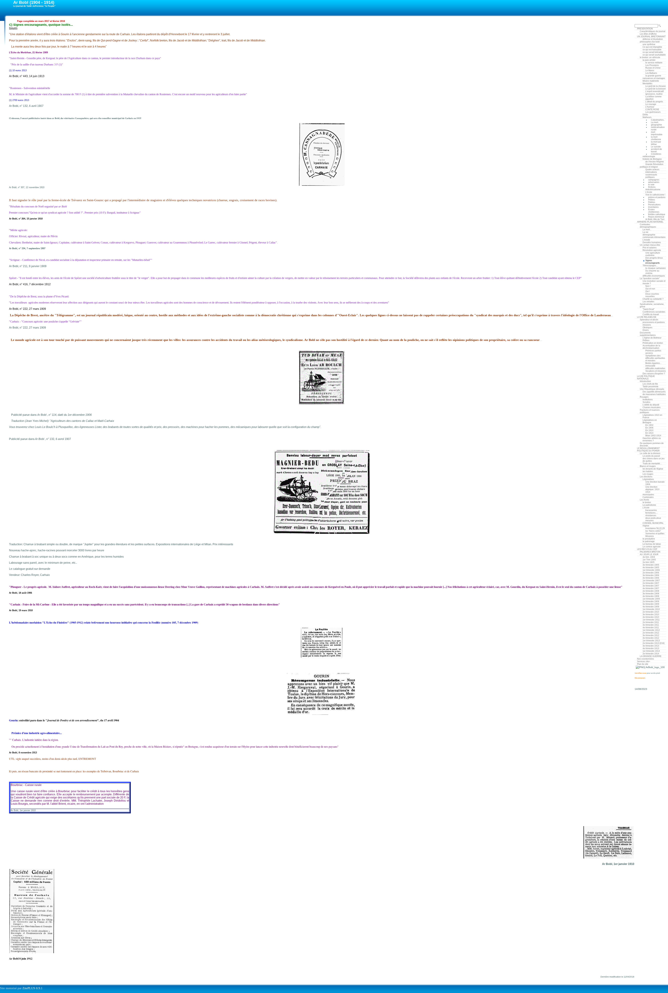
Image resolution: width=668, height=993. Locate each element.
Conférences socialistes (654, 312)
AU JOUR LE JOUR (649, 554)
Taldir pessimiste (650, 386)
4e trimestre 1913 (651, 648)
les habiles (648, 471)
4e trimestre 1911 (651, 627)
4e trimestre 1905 (651, 567)
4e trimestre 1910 (651, 617)
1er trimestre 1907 (651, 580)
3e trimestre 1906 (651, 575)
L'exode (646, 240)
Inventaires (653, 207)
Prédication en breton (653, 343)
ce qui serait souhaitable (654, 55)
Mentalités (647, 83)
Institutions (648, 399)
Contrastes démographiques (648, 225)
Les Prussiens (652, 65)
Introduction (645, 381)
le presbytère (649, 539)
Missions (649, 536)
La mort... (647, 229)
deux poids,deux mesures (653, 519)
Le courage (650, 104)
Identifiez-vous (640, 673)
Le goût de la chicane (655, 86)
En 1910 (649, 430)
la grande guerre (653, 75)
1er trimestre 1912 (651, 630)
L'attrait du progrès (654, 101)
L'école (648, 192)
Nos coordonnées (645, 659)
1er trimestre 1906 (651, 570)
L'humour (649, 107)
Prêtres (651, 200)
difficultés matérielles (655, 368)
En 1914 (649, 433)
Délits (645, 114)
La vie (645, 232)
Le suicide (656, 146)
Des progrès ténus (654, 258)
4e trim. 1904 (649, 557)
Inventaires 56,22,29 (655, 528)
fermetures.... (651, 513)
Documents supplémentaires (648, 334)
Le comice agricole (652, 546)
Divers (646, 330)
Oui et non (650, 288)
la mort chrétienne (656, 138)
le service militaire (653, 62)
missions (647, 325)
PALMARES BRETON (650, 552)
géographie (656, 125)
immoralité (650, 366)
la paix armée (649, 60)
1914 (647, 492)
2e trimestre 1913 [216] (653, 643)
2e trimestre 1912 (651, 633)
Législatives (648, 479)
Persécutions (654, 204)
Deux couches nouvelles (652, 295)
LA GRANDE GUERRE (650, 656)
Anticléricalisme (652, 189)
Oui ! (647, 291)
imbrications (651, 172)
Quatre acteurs (652, 169)
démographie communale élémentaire (654, 236)
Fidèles (651, 202)
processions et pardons (654, 322)
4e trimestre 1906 (651, 578)
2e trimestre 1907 (651, 583)
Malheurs (647, 117)
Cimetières (656, 154)
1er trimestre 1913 (651, 640)
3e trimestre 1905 (651, 565)
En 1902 (649, 425)
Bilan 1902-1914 (653, 435)
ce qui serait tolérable (653, 52)
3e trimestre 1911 (651, 625)
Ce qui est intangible (652, 47)
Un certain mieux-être (650, 245)
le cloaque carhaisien (655, 268)
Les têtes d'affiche (648, 34)
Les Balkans (651, 73)
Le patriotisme (649, 505)
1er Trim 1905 (649, 559)
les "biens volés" (653, 531)
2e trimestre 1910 (651, 612)
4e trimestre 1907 (651, 588)
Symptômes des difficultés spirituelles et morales (655, 358)
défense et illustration (653, 39)
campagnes (653, 180)
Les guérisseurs (653, 112)
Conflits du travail (651, 314)
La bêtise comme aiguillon (653, 97)
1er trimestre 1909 (651, 599)
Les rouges (648, 474)
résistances (650, 515)
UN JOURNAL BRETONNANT (651, 36)
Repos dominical (656, 217)
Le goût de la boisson (655, 89)
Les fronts (644, 500)
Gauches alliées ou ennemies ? (652, 439)
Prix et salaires (650, 247)
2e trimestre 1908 (651, 591)
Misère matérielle (651, 81)
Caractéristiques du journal (652, 31)
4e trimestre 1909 (651, 606)
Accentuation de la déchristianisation (651, 346)
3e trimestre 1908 (651, 593)
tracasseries (651, 510)
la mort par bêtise (656, 143)
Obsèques (647, 327)
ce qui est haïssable (652, 49)
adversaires (653, 182)
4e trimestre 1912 (651, 638)
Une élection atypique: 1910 (652, 488)
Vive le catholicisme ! (655, 195)
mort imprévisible (656, 133)
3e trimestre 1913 (651, 646)
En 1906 (649, 428)
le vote (651, 184)
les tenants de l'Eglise (653, 469)
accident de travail (656, 150)
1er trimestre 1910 (651, 609)
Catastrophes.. (658, 120)
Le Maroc (649, 70)
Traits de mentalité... (652, 463)
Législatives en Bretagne (650, 421)
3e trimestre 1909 (651, 604)
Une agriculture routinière (652, 254)
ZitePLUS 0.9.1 (32, 988)
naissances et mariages (654, 78)
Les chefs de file (650, 384)
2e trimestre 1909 (651, 601)
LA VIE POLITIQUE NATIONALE (646, 377)
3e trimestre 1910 (651, 614)
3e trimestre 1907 (651, 586)
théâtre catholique (656, 214)
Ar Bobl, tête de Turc (655, 219)
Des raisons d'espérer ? (654, 373)
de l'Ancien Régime (654, 161)
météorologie (649, 156)
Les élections (646, 476)
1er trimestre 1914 (651, 651)
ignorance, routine (654, 94)
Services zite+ (643, 661)
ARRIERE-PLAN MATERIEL (650, 222)
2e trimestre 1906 (651, 573)
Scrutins (646, 402)
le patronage (649, 541)
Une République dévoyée (652, 389)
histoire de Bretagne (652, 159)
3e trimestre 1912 (651, 635)
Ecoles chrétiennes (653, 210)
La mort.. (655, 122)
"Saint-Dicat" (648, 309)
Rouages (644, 397)
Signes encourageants (652, 261)
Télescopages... (650, 265)
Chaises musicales (652, 407)
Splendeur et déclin (649, 319)
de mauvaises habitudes (654, 394)
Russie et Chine (653, 68)
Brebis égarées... (653, 363)
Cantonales (648, 497)
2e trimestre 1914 (651, 653)
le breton (647, 502)
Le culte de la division (650, 453)
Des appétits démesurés (654, 392)
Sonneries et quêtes (654, 533)
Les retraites (648, 301)
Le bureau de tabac (652, 544)
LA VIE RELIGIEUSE (646, 317)
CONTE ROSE (652, 109)
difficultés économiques (654, 276)
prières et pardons (656, 197)
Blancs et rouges (648, 466)
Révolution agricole (652, 250)
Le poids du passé (651, 456)
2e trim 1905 (648, 562)
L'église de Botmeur (652, 338)
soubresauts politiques (651, 176)
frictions (651, 187)
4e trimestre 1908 (651, 596)
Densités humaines (652, 242)
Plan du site (642, 664)
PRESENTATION (645, 28)
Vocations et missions (655, 371)
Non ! (647, 286)
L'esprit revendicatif (654, 91)
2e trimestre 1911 (651, 622)
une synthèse (649, 44)
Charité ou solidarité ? (653, 299)
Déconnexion (640, 678)
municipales (648, 494)
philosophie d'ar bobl (650, 42)
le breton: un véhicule (650, 57)
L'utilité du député (651, 405)
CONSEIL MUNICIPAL (653, 523)
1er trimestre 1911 (651, 619)
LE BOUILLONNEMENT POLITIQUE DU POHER (648, 449)
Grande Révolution (654, 164)
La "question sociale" (650, 278)
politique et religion (649, 167)
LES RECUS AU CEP (647, 549)
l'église (646, 526)
